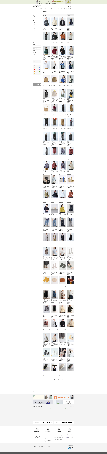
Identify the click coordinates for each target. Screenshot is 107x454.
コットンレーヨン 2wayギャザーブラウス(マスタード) (62, 215)
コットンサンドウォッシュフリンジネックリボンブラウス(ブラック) (62, 57)
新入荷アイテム (34, 446)
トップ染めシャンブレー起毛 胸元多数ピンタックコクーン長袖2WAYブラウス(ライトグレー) (46, 344)
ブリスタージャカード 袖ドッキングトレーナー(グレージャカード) (54, 329)
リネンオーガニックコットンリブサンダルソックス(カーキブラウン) (46, 272)
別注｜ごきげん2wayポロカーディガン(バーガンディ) (54, 57)
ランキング (56, 8)
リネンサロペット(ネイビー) (70, 128)
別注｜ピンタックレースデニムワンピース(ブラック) (46, 42)
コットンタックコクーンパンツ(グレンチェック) (62, 143)
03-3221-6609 (48, 436)
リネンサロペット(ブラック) (46, 143)
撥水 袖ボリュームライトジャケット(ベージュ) (46, 200)
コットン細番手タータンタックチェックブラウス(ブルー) (62, 172)
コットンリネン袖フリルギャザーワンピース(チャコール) (46, 258)
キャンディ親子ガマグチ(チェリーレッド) (70, 286)
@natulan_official (72, 406)
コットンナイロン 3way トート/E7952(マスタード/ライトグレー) (70, 100)
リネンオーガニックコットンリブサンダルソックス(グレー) (70, 258)
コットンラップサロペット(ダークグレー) (70, 143)
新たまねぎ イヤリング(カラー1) (54, 215)
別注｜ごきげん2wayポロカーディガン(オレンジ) (62, 42)
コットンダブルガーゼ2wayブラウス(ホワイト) (62, 200)
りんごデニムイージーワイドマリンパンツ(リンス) (62, 229)
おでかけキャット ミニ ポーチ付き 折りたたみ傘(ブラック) (46, 359)
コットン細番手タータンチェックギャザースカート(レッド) (54, 157)
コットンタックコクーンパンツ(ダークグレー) (54, 143)
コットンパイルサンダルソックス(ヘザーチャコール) (62, 272)
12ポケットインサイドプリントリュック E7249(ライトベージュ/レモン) (54, 100)
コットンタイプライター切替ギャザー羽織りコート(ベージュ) (70, 114)
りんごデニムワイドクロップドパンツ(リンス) (70, 215)
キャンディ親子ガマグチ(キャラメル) (62, 286)
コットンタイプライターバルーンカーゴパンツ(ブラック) (46, 128)
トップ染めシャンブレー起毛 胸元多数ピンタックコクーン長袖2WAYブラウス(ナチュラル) (70, 329)
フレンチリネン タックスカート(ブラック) (46, 301)
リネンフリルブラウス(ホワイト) (70, 301)
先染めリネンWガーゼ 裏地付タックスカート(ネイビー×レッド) (46, 329)
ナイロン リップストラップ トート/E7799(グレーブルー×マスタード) (62, 71)
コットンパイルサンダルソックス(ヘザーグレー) (70, 272)
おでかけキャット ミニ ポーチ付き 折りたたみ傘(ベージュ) (70, 344)
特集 (61, 8)
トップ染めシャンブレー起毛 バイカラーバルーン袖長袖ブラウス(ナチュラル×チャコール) (54, 344)
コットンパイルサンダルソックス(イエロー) (46, 286)
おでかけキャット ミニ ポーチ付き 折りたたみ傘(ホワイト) (54, 359)
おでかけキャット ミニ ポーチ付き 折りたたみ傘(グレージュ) (62, 359)
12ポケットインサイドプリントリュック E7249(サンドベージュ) (54, 85)
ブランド (40, 8)
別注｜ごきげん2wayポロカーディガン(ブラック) (54, 42)
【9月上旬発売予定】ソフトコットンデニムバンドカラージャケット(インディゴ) (62, 28)
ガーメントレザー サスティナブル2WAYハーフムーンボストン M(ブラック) (46, 186)
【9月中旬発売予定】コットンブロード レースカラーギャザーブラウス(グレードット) (46, 28)
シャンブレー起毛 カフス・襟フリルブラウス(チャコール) (70, 315)
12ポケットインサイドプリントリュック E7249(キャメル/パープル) (46, 85)
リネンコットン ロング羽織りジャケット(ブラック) (62, 243)
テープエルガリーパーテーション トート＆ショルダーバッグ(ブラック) (54, 186)
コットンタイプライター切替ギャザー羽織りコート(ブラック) (62, 114)
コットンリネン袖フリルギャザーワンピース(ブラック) (70, 243)
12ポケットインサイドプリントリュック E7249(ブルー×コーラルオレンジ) (62, 85)
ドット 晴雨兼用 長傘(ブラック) (46, 373)
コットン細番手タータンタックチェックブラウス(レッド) (54, 172)
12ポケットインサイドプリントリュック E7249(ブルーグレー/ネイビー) (70, 71)
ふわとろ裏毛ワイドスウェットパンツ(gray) (70, 229)
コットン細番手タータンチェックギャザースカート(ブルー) (62, 157)
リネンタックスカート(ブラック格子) (46, 315)
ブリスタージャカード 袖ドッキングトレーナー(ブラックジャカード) (62, 329)
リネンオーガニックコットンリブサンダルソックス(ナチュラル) (54, 272)
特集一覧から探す (41, 446)
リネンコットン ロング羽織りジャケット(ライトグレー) (46, 243)
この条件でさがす (38, 84)
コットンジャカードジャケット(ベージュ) (70, 171)
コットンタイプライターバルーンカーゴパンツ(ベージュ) (62, 128)
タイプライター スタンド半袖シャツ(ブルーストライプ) (54, 258)
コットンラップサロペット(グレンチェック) (46, 157)
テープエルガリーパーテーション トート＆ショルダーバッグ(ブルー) (62, 186)
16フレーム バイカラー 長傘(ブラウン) (70, 359)
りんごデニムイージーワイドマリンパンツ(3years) (54, 229)
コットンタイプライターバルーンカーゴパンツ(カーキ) (54, 128)
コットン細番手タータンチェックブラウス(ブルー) (46, 171)
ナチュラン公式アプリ (37, 437)
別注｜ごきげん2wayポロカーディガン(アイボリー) (70, 42)
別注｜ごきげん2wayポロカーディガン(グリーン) (46, 57)
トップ (33, 391)
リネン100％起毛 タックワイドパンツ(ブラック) (54, 315)
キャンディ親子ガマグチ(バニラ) (54, 286)
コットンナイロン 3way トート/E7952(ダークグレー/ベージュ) (54, 114)
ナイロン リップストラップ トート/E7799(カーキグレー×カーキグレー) (54, 71)
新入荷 (45, 8)
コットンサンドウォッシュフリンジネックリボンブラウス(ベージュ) (70, 57)
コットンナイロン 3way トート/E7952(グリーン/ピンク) (62, 100)
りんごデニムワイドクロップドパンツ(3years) (46, 229)
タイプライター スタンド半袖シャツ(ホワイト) (62, 258)
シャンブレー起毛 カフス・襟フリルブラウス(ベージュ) (62, 315)
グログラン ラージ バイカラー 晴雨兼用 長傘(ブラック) (70, 373)
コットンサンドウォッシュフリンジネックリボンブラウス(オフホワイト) (46, 71)
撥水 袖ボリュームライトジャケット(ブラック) (54, 200)
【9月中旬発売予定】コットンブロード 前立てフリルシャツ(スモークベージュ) (54, 28)
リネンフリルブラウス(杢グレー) (62, 301)
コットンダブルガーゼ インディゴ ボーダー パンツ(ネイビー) (54, 301)
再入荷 (51, 8)
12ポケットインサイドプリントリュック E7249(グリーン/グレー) (70, 85)
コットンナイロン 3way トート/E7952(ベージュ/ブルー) (46, 114)
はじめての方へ (48, 446)
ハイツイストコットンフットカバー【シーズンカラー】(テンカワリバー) (62, 344)
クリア (34, 84)
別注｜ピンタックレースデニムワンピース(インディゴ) (70, 28)
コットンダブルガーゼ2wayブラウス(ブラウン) (70, 200)
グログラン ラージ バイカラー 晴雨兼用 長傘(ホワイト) (54, 373)
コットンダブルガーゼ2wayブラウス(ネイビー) (46, 215)
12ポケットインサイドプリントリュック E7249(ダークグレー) (46, 100)
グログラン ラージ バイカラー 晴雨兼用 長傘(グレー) (62, 373)
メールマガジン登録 (37, 436)
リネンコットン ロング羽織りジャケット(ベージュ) (54, 243)
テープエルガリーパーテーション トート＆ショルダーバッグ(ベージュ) (70, 186)
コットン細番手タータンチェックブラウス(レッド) (70, 157)
